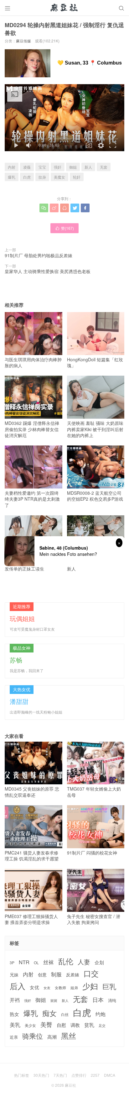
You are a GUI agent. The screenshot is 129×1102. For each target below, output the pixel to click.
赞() (64, 228)
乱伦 (65, 961)
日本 (98, 999)
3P (12, 962)
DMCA (109, 1075)
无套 (103, 167)
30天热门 (41, 1075)
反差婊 (72, 974)
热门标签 (21, 1075)
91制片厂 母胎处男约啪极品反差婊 (38, 255)
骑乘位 (32, 1036)
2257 (95, 1075)
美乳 (15, 1024)
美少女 (30, 1025)
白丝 (65, 1014)
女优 (34, 987)
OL (36, 962)
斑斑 (53, 1000)
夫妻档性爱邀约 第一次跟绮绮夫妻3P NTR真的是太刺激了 (32, 499)
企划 (99, 962)
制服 (56, 974)
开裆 (15, 999)
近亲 (14, 1037)
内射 (11, 167)
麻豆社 (70, 1085)
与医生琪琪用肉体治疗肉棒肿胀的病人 (33, 362)
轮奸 (76, 177)
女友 (47, 987)
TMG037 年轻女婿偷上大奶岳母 (94, 792)
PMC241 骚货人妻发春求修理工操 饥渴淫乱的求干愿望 (32, 855)
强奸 (57, 167)
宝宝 (42, 167)
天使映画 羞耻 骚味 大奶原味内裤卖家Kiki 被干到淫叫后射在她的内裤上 (95, 429)
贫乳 (89, 1024)
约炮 (100, 1014)
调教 (75, 1025)
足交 (102, 1025)
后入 (17, 985)
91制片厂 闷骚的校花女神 (92, 852)
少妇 (90, 986)
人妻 (84, 961)
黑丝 (68, 1036)
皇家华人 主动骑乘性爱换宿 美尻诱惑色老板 (47, 271)
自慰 (61, 1025)
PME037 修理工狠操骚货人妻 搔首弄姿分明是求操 (31, 919)
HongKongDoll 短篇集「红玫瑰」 (95, 362)
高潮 (52, 1036)
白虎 (27, 177)
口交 (91, 973)
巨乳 (109, 986)
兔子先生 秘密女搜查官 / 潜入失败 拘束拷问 (93, 919)
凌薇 (27, 167)
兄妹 (14, 974)
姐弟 (74, 987)
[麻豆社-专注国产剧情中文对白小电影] (64, 7)
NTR (24, 962)
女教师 (60, 987)
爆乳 (11, 177)
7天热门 (60, 1075)
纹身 (42, 177)
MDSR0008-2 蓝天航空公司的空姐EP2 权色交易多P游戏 (95, 496)
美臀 (46, 1024)
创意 (42, 974)
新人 (88, 167)
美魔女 (59, 177)
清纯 (112, 1000)
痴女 (49, 1013)
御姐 (73, 167)
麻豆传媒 (23, 40)
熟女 (14, 1014)
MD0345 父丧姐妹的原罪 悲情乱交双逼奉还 (32, 792)
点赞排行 (78, 1075)
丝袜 (48, 962)
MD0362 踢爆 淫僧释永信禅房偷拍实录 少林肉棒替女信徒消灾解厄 (32, 429)
